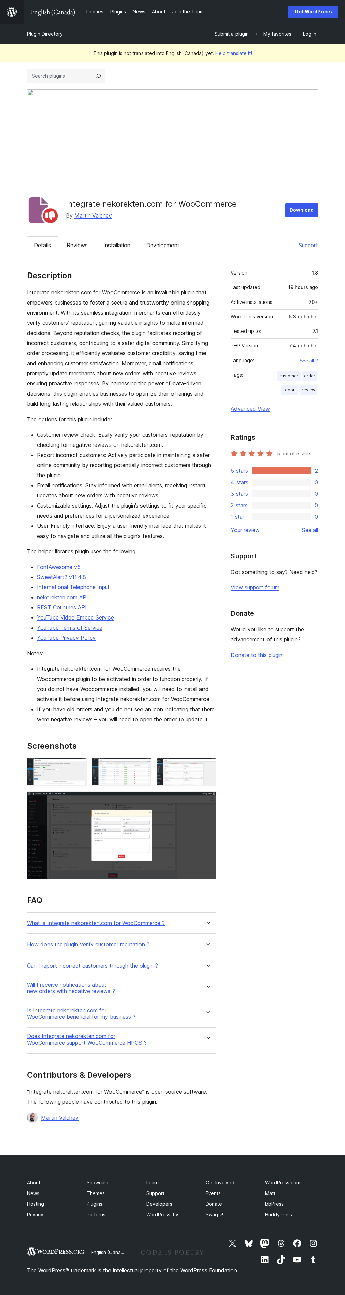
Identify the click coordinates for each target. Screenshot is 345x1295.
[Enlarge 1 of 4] (77, 767)
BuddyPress (278, 1214)
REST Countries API (62, 607)
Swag (215, 1214)
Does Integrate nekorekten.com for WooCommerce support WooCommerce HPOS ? (87, 1039)
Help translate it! (233, 53)
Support (308, 245)
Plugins (94, 1204)
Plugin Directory (45, 34)
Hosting (35, 1204)
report (289, 389)
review (308, 389)
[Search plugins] (98, 76)
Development (162, 245)
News (33, 1193)
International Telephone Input (73, 587)
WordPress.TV (162, 1214)
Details (42, 245)
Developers (159, 1204)
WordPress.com (282, 1182)
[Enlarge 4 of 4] (207, 800)
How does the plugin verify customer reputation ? (88, 944)
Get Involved (220, 1182)
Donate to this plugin (256, 655)
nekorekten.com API (62, 597)
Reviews (77, 245)
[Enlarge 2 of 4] (142, 767)
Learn (152, 1182)
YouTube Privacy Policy (66, 637)
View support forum (255, 587)
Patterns (96, 1214)
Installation (116, 245)
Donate (214, 1204)
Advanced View (250, 408)
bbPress (274, 1204)
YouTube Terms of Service (69, 627)
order (309, 375)
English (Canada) (109, 1252)
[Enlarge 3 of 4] (207, 767)
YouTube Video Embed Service (75, 617)
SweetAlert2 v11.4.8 (61, 577)
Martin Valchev (93, 215)
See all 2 (309, 360)
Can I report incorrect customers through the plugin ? (92, 965)
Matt (270, 1193)
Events (213, 1193)
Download (302, 210)
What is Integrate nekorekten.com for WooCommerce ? (96, 923)
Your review (245, 530)
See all (310, 530)
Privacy (35, 1214)
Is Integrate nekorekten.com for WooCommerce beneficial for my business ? (81, 1013)
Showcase (98, 1182)
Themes (96, 1193)
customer (289, 375)
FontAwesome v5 (59, 567)
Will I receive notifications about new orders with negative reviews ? (71, 988)
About (33, 1182)
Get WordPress (313, 12)
